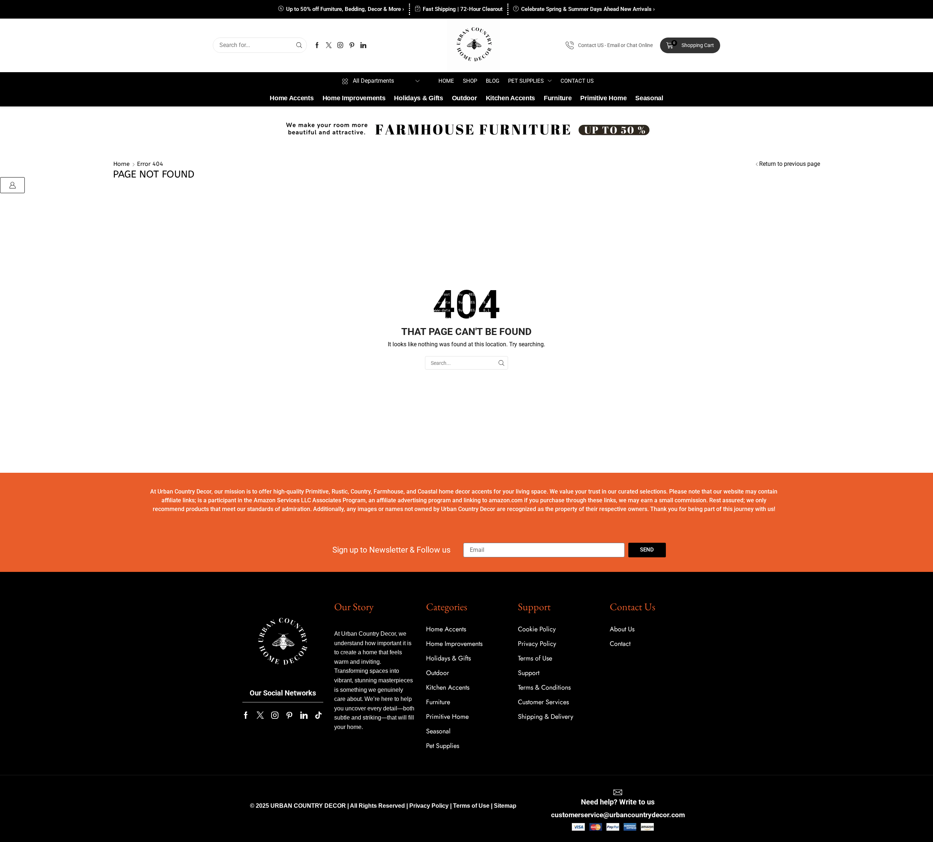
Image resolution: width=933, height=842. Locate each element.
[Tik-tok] (318, 715)
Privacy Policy (429, 806)
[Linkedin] (363, 45)
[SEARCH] (501, 363)
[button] (690, 46)
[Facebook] (317, 45)
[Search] (299, 45)
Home (121, 163)
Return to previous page (789, 163)
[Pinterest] (352, 45)
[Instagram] (340, 45)
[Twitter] (329, 45)
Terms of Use (471, 806)
